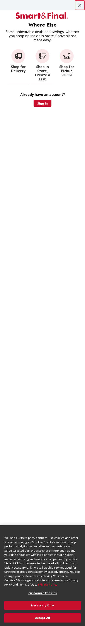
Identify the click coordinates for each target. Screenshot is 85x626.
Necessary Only (42, 605)
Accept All (42, 618)
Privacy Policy (47, 584)
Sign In (42, 103)
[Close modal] (80, 5)
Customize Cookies (42, 593)
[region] (42, 575)
